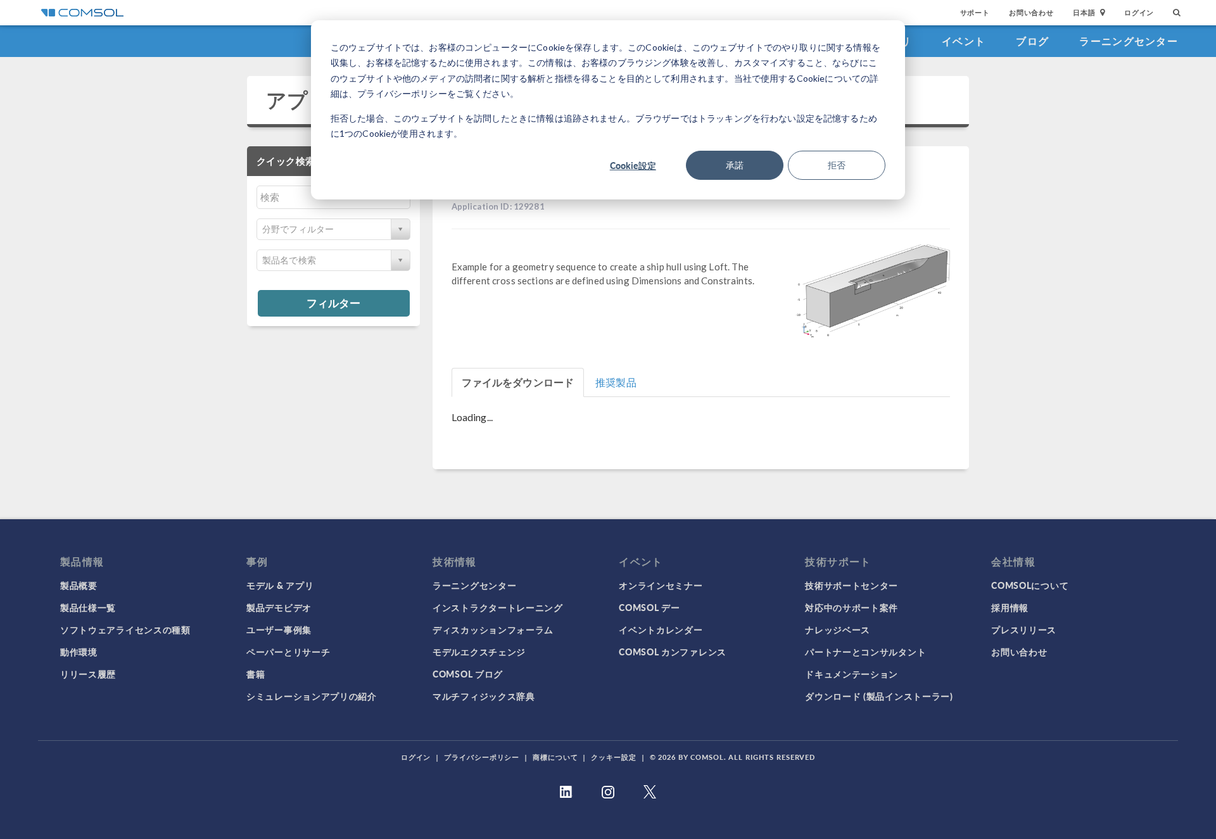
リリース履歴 (88, 673)
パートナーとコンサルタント (865, 651)
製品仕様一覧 (88, 607)
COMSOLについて (1029, 585)
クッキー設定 (613, 757)
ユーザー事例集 (279, 629)
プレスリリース (1023, 629)
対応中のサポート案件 (851, 607)
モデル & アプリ (280, 585)
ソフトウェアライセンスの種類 (125, 629)
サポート (975, 12)
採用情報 (1010, 607)
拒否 (837, 165)
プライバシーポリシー (481, 757)
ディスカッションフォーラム (493, 629)
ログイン (1139, 12)
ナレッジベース (837, 629)
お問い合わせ (1031, 12)
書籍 (255, 673)
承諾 (735, 165)
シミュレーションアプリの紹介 (311, 696)
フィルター (333, 302)
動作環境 (79, 651)
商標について (555, 757)
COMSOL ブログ (468, 673)
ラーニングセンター (1128, 41)
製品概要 (79, 585)
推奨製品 (615, 382)
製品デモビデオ (279, 607)
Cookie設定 (633, 165)
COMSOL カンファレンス (672, 651)
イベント (963, 41)
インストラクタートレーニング (498, 607)
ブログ (1032, 41)
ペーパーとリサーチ (288, 651)
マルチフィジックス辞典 (484, 696)
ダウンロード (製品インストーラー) (879, 696)
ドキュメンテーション (851, 673)
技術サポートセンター (851, 585)
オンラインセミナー (660, 585)
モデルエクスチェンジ (479, 651)
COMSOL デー (649, 607)
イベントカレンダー (660, 629)
